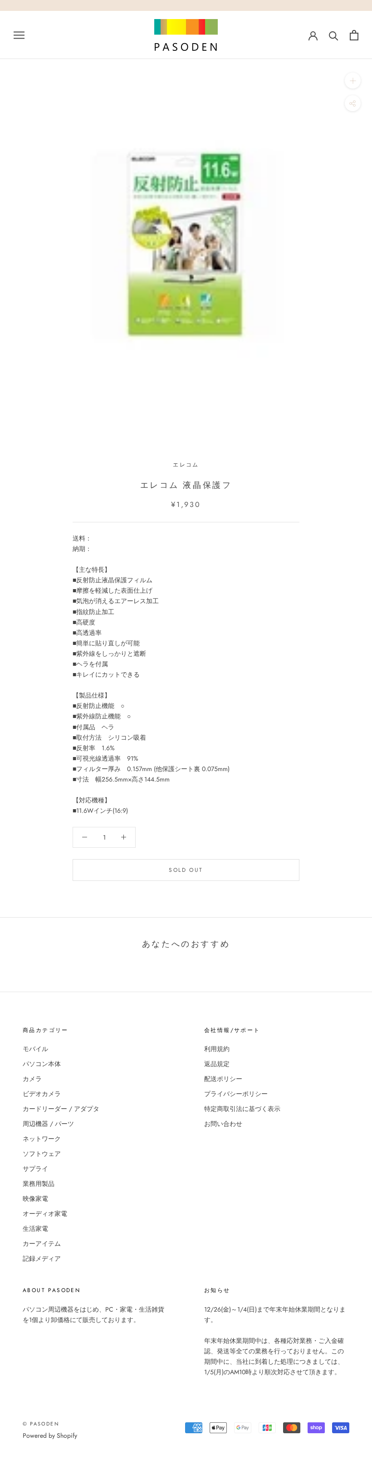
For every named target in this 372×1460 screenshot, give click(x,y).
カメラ (32, 1078)
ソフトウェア (42, 1153)
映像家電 (35, 1198)
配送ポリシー (223, 1078)
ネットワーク (42, 1138)
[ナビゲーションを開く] (19, 35)
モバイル (35, 1048)
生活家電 (35, 1228)
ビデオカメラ (42, 1093)
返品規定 (217, 1063)
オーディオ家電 (45, 1213)
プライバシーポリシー (236, 1093)
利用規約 (217, 1048)
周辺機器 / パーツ (48, 1123)
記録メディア (42, 1258)
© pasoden (41, 1423)
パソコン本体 (42, 1063)
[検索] (333, 35)
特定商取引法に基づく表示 (242, 1108)
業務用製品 (38, 1183)
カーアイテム (42, 1243)
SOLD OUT (186, 870)
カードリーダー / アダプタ (61, 1108)
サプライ (35, 1168)
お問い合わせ (223, 1123)
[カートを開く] (354, 35)
